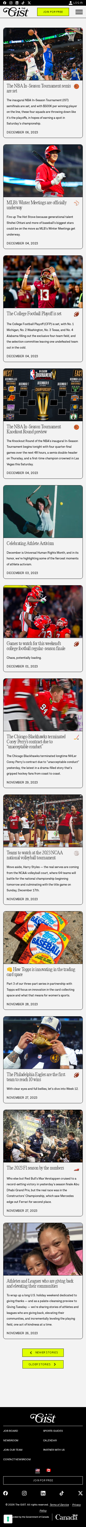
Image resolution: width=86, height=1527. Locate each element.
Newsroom (10, 1440)
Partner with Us (54, 1449)
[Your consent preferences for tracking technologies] (8, 1519)
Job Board (10, 1430)
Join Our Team (12, 1449)
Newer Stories (43, 1352)
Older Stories (43, 1364)
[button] (79, 12)
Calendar (50, 1440)
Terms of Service (59, 1504)
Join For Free (53, 12)
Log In (78, 2)
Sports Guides (53, 1430)
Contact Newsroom (17, 1459)
